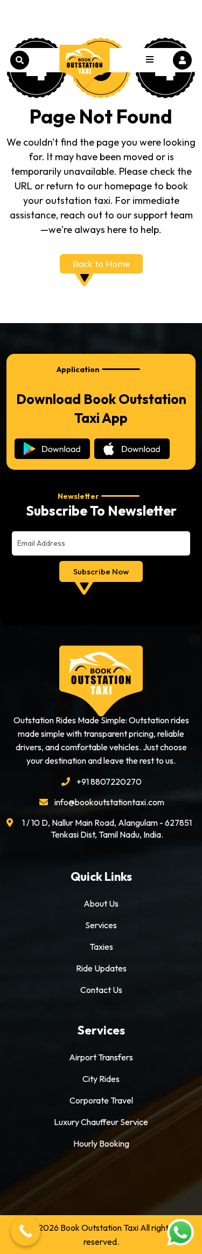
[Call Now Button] (25, 1231)
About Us (101, 903)
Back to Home (101, 263)
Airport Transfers (101, 1057)
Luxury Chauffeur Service (101, 1121)
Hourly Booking (101, 1143)
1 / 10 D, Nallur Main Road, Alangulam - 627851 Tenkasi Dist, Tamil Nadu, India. (107, 828)
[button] (149, 60)
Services (101, 925)
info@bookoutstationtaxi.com (109, 802)
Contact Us (101, 989)
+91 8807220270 (109, 781)
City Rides (101, 1078)
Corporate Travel (101, 1100)
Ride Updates (101, 968)
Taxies (101, 946)
